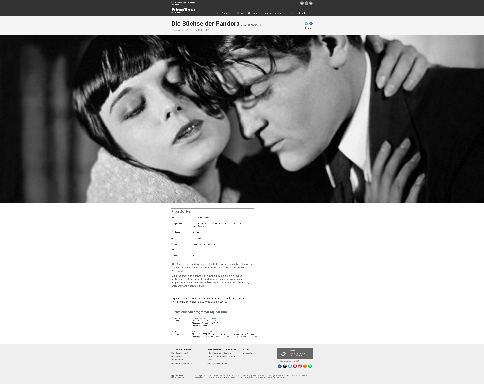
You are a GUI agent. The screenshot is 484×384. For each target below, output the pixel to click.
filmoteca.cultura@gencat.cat (181, 363)
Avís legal (198, 376)
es (306, 3)
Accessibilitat (248, 353)
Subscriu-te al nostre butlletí (289, 361)
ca (302, 3)
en (311, 3)
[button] (213, 13)
